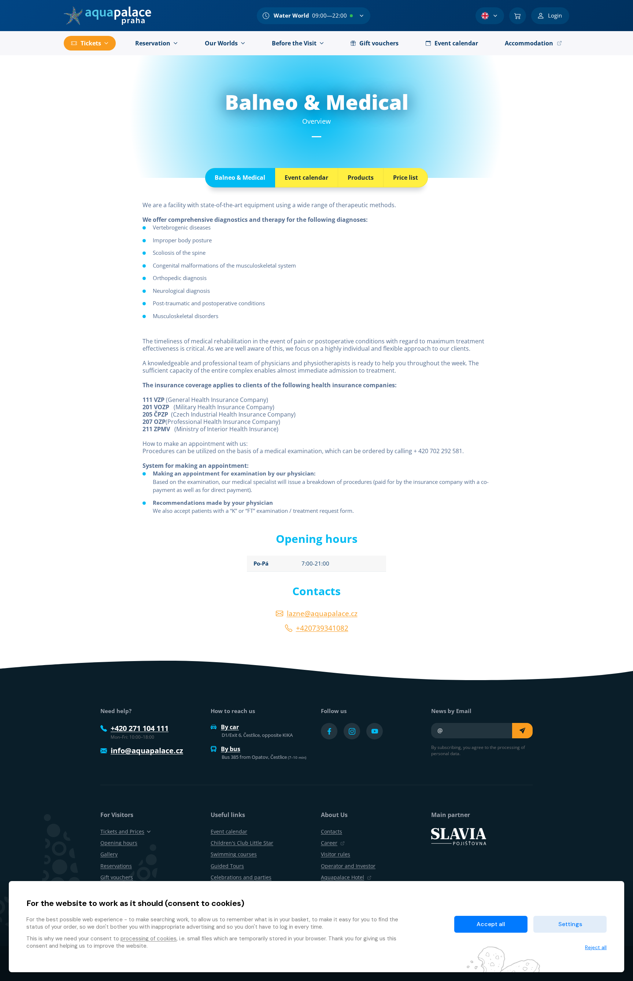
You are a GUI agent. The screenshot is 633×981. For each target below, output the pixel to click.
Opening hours (118, 842)
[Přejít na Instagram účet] (352, 731)
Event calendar (306, 178)
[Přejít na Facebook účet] (329, 731)
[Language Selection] (489, 15)
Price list (405, 178)
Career (329, 842)
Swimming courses (234, 854)
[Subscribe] (522, 730)
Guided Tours (227, 865)
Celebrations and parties (241, 877)
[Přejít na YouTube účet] (374, 731)
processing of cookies (149, 938)
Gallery (109, 854)
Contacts (331, 831)
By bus (230, 749)
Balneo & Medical (240, 178)
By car (230, 727)
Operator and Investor (348, 865)
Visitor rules (335, 854)
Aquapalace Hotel (342, 877)
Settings (570, 924)
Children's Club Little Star (242, 842)
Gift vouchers (116, 877)
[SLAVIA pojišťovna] (458, 836)
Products (361, 178)
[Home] (107, 16)
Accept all (491, 924)
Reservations (116, 865)
